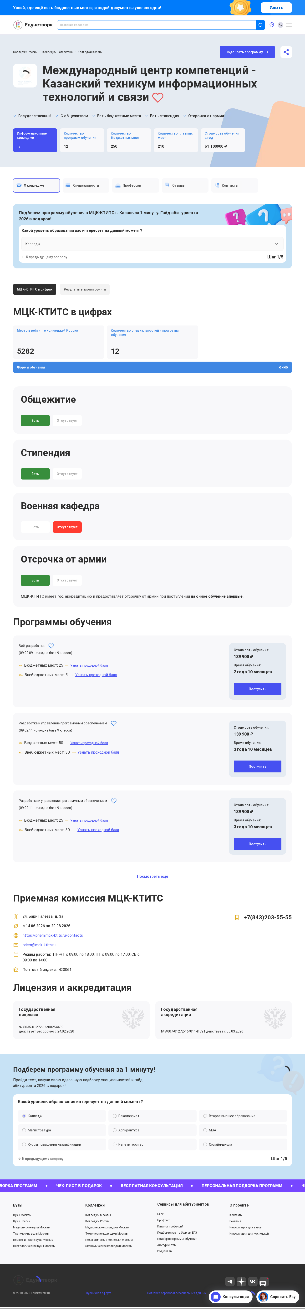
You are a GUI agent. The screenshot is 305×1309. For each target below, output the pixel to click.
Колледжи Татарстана (57, 52)
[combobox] (159, 25)
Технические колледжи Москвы (106, 1233)
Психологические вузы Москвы (34, 1246)
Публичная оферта (98, 1293)
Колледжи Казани (90, 52)
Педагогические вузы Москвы (33, 1239)
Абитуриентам (166, 1245)
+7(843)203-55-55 (268, 917)
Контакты (235, 1215)
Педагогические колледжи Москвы (109, 1239)
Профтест (163, 1220)
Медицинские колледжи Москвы (107, 1227)
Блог (160, 1214)
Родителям (164, 1251)
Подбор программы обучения (177, 1239)
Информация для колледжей (249, 1233)
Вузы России (21, 1221)
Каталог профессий (170, 1226)
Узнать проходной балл (89, 665)
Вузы (17, 1205)
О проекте (239, 1205)
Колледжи (95, 1205)
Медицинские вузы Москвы (31, 1227)
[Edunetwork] (33, 24)
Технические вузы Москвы (31, 1233)
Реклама (235, 1221)
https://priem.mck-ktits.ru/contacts (53, 935)
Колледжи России (25, 52)
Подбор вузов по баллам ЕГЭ (177, 1232)
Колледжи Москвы (98, 1215)
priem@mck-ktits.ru (39, 945)
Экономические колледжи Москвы (108, 1246)
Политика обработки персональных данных (176, 1293)
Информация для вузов (245, 1227)
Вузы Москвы (22, 1215)
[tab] (36, 185)
